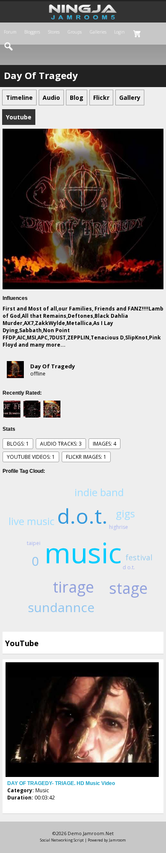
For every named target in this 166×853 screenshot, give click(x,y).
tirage (73, 586)
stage (128, 588)
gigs (125, 513)
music (83, 552)
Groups (74, 32)
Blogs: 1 (18, 443)
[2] (14, 805)
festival (139, 557)
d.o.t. (82, 516)
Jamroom (117, 840)
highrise (118, 527)
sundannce (61, 607)
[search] (9, 46)
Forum (10, 32)
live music (31, 521)
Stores (54, 32)
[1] (10, 805)
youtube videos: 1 (31, 456)
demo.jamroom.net (91, 833)
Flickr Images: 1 (86, 456)
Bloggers (32, 32)
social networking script (62, 840)
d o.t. (129, 567)
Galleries (97, 32)
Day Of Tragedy (52, 366)
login (119, 32)
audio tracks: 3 (61, 443)
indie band (99, 492)
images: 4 (104, 443)
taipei (33, 543)
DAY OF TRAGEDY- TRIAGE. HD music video (61, 783)
